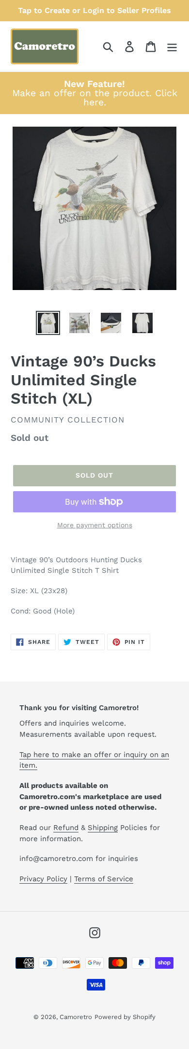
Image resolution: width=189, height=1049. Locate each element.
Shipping (103, 827)
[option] (48, 322)
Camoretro (76, 1016)
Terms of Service (103, 878)
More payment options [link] (94, 525)
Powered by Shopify (125, 1016)
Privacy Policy (43, 878)
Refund (66, 827)
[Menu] (172, 47)
